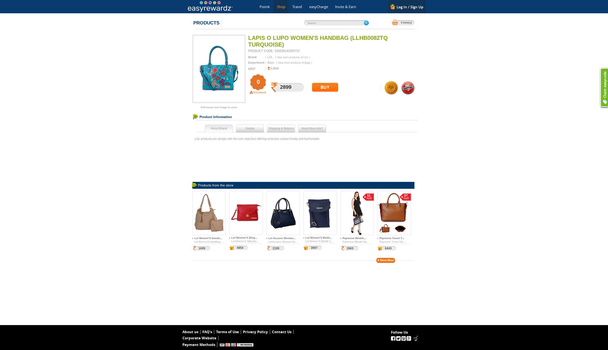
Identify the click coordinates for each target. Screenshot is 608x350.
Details (250, 128)
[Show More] (385, 260)
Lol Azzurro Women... (281, 238)
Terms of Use (227, 332)
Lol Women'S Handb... (208, 238)
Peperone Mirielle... (354, 238)
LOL (270, 57)
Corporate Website (199, 338)
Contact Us (281, 332)
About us (190, 332)
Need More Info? (312, 128)
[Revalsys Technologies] (414, 338)
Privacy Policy (255, 332)
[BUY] (325, 87)
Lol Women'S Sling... (244, 237)
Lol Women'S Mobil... (318, 237)
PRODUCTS (206, 22)
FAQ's (207, 332)
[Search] (366, 22)
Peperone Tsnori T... (392, 238)
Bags (270, 62)
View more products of (292, 57)
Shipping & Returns (281, 128)
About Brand (219, 128)
